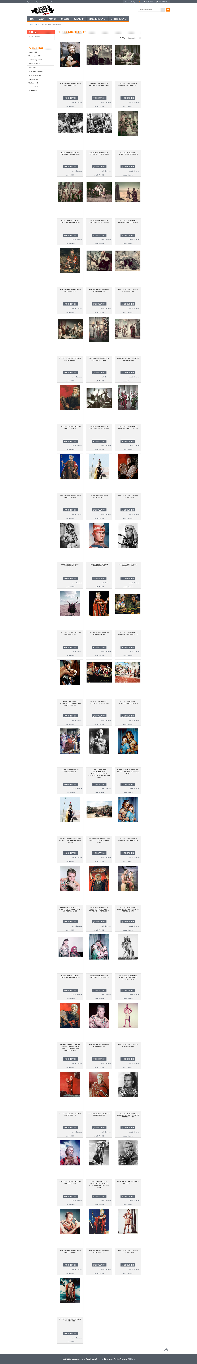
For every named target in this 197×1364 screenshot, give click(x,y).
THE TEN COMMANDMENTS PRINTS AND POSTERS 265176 (70, 977)
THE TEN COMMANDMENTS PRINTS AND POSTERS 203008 (128, 153)
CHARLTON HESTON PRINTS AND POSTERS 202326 (128, 290)
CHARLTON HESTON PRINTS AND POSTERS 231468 (70, 1114)
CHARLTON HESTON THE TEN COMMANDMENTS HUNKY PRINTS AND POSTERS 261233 (70, 909)
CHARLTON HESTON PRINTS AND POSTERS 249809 (99, 1045)
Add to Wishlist (70, 106)
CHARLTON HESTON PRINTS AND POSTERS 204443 (70, 84)
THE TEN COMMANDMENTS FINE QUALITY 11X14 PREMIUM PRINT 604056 (70, 840)
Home (31, 24)
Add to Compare (77, 102)
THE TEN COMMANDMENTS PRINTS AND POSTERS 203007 (70, 222)
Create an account (46, 2)
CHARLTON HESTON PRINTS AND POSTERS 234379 (99, 1114)
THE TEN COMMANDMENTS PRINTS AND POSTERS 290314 (128, 702)
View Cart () (163, 2)
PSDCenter (132, 1359)
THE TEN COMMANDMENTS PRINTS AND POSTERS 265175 (99, 977)
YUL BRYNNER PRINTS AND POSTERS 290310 (70, 771)
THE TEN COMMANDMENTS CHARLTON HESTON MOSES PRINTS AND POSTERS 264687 (99, 909)
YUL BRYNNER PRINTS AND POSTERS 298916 (99, 496)
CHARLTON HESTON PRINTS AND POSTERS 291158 (99, 634)
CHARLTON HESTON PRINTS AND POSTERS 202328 (99, 290)
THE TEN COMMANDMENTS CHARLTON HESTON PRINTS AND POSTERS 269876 (128, 909)
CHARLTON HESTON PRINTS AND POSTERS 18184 (128, 1183)
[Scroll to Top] (166, 1350)
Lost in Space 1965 (34, 64)
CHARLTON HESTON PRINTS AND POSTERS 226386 (70, 1183)
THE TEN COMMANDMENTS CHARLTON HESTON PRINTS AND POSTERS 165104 (128, 1115)
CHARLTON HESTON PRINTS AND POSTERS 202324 (70, 359)
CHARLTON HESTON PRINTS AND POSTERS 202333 (70, 290)
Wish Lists (149, 2)
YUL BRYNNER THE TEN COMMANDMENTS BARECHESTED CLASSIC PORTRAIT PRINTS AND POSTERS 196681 (99, 773)
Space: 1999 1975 (34, 67)
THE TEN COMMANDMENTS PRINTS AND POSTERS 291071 (128, 634)
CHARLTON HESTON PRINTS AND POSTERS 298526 (128, 496)
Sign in (38, 2)
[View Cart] (168, 10)
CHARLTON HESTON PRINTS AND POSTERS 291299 (70, 634)
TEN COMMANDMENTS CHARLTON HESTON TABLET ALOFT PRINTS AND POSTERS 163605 (99, 1184)
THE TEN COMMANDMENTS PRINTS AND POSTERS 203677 (128, 84)
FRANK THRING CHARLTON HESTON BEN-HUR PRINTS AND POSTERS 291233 (70, 703)
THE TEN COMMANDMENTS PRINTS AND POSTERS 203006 (99, 222)
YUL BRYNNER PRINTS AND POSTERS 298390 (99, 565)
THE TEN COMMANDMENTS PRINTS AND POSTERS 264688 (128, 839)
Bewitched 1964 (34, 79)
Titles (37, 24)
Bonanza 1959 (33, 87)
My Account (30, 2)
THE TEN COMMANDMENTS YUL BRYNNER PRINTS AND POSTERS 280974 (128, 772)
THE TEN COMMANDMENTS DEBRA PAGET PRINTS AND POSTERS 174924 (128, 977)
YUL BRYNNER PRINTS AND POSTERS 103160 (70, 565)
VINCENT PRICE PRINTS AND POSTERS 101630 (127, 565)
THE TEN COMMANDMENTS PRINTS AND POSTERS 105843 (99, 153)
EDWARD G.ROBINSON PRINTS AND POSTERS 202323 (99, 359)
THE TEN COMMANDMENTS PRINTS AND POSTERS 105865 (70, 153)
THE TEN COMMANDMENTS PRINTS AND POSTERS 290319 (99, 702)
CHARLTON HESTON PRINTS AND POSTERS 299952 (70, 496)
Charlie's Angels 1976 (35, 60)
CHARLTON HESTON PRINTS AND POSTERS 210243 (70, 1251)
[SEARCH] (163, 10)
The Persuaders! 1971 (35, 75)
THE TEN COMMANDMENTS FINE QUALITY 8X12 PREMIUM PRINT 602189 (99, 840)
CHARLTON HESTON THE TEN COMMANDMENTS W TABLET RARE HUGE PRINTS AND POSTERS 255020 (70, 1047)
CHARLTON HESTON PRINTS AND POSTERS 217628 (128, 1251)
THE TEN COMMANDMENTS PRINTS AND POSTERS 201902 (99, 428)
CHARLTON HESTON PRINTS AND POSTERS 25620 (70, 1320)
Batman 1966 (33, 52)
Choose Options (71, 98)
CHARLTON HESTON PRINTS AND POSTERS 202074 (70, 428)
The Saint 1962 (33, 83)
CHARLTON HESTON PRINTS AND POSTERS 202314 (128, 359)
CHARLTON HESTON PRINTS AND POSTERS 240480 (128, 1045)
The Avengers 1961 (35, 56)
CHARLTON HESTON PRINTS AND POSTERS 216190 (99, 1251)
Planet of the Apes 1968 (36, 71)
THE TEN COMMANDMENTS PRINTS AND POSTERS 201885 (128, 428)
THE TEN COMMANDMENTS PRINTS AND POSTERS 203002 (128, 222)
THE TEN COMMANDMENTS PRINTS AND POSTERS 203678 (99, 84)
